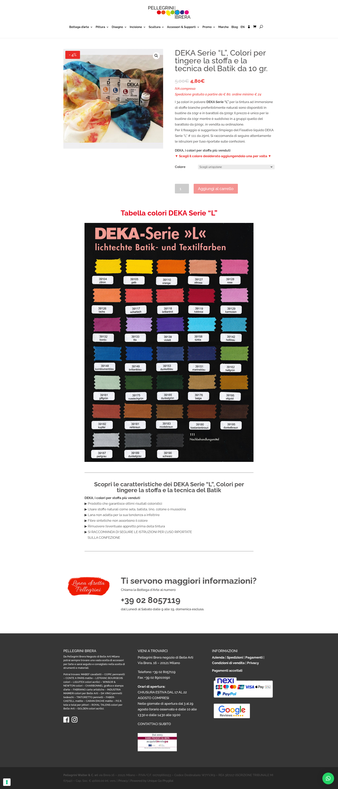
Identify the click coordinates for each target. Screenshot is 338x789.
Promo (207, 27)
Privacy (253, 663)
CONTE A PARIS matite (79, 678)
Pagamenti (254, 657)
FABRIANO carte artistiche (88, 689)
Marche (223, 27)
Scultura (154, 27)
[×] (328, 778)
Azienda (218, 657)
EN (243, 27)
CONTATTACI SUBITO (154, 724)
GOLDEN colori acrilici (90, 708)
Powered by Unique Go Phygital (151, 781)
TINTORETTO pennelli (89, 697)
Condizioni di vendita (228, 663)
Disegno (117, 27)
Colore (180, 167)
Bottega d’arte (79, 27)
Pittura (100, 27)
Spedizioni (235, 657)
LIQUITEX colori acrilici (86, 681)
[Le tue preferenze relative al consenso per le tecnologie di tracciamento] (7, 782)
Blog (234, 27)
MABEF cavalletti (91, 674)
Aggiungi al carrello (216, 188)
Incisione (136, 27)
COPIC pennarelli (114, 674)
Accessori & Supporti (181, 27)
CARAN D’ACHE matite (99, 700)
